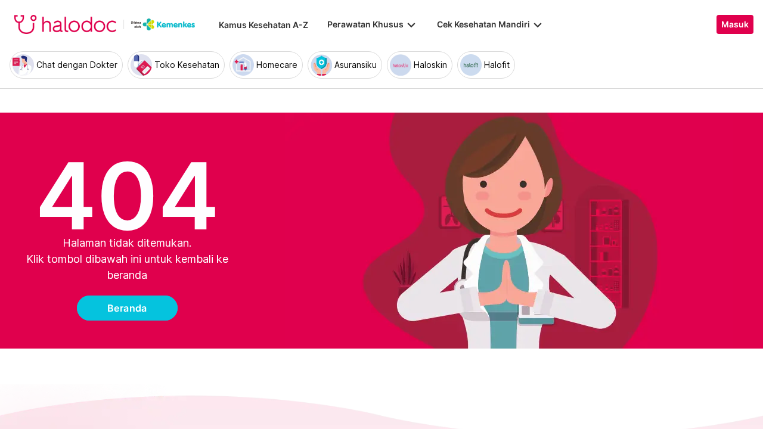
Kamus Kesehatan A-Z (263, 25)
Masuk (735, 24)
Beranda (127, 308)
